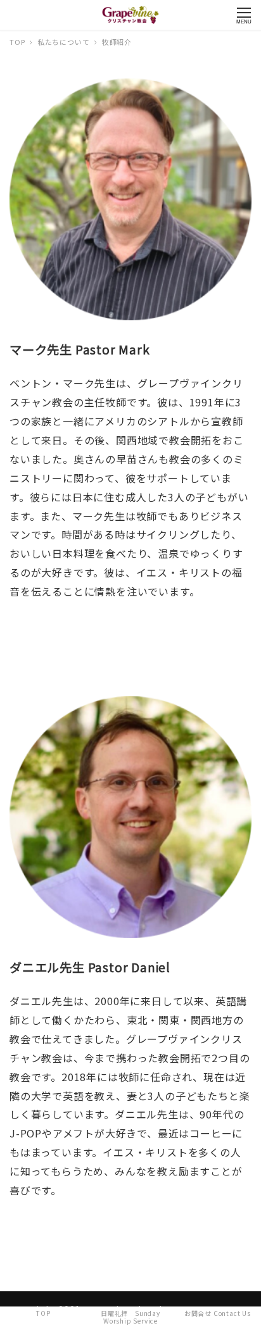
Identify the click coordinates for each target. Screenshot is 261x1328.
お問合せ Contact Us (217, 1313)
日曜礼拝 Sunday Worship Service (130, 1316)
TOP (43, 1313)
